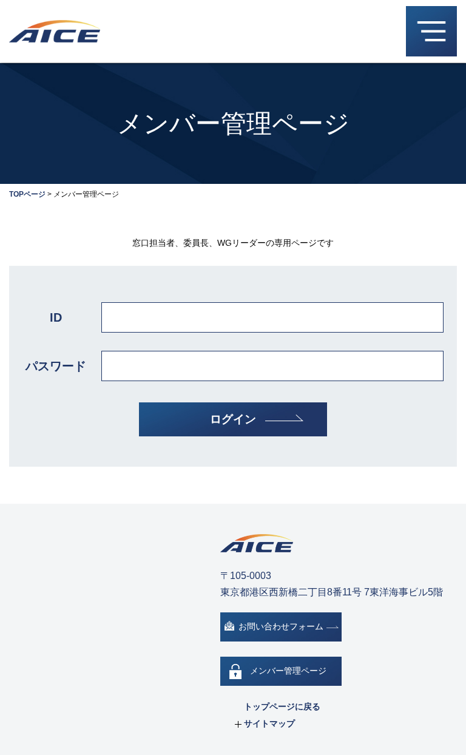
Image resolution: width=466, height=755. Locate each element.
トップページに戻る (282, 706)
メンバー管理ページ (288, 670)
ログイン (233, 419)
